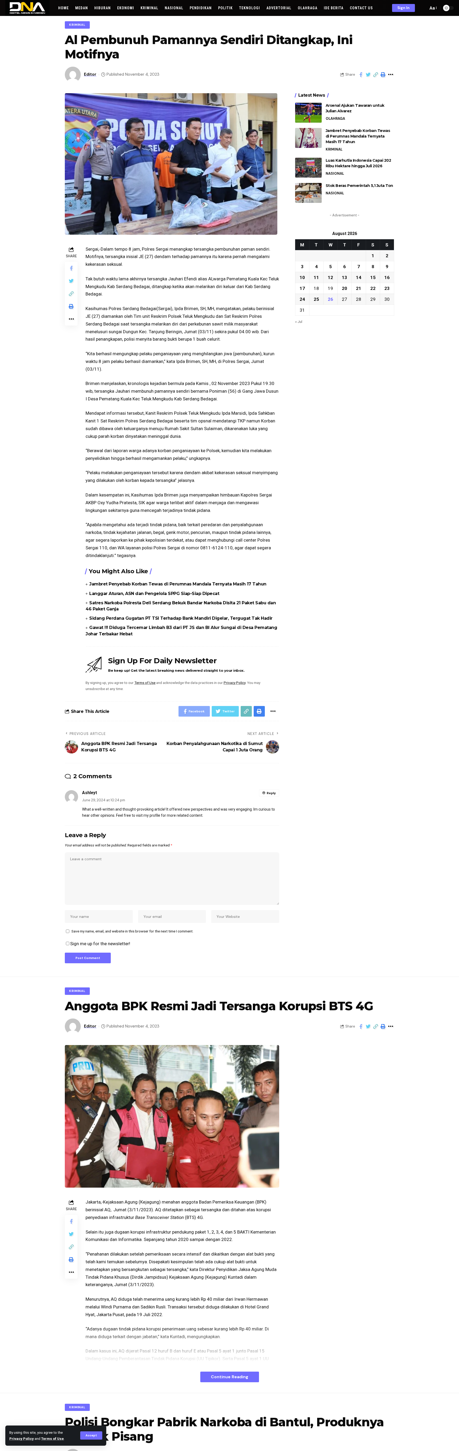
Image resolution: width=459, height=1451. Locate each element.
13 (344, 277)
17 (302, 288)
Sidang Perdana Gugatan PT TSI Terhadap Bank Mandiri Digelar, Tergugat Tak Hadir (181, 618)
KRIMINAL (77, 25)
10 (302, 277)
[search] (423, 8)
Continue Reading (229, 1377)
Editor (90, 74)
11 (316, 277)
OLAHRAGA (335, 118)
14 (358, 277)
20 (344, 288)
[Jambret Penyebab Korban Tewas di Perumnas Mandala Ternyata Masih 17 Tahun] (308, 138)
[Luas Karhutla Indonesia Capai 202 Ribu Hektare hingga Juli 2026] (308, 168)
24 (302, 299)
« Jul (298, 321)
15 (373, 277)
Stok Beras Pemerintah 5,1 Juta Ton (359, 185)
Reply (271, 793)
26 (330, 299)
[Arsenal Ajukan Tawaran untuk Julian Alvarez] (308, 113)
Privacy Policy (21, 1438)
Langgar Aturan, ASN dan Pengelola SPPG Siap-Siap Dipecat (154, 593)
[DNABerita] (27, 8)
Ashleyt (89, 792)
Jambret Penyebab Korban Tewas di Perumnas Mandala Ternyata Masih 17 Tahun (177, 584)
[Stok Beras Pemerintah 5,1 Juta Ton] (308, 193)
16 (387, 277)
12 (330, 277)
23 (387, 288)
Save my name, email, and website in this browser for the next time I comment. (132, 931)
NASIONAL (335, 173)
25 (316, 299)
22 (373, 288)
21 (358, 288)
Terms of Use (52, 1438)
